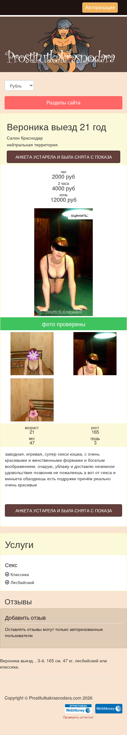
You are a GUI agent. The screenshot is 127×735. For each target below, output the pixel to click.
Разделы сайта (63, 104)
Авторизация (100, 8)
